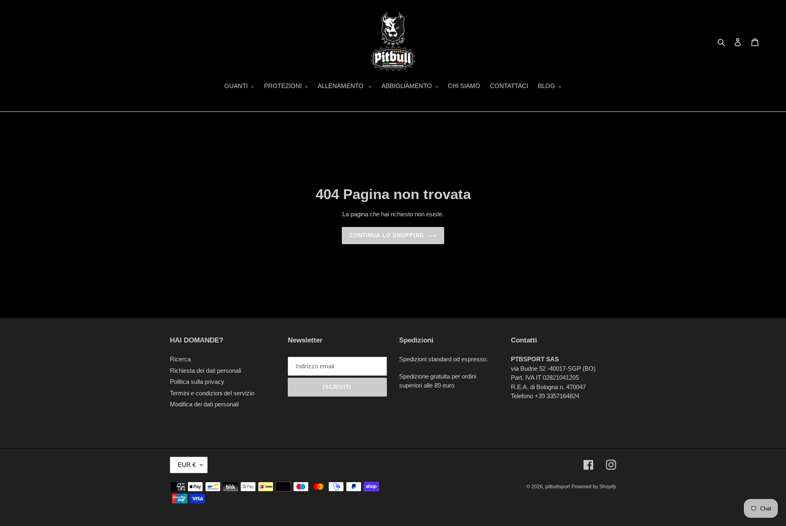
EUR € (187, 464)
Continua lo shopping (387, 235)
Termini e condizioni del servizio (212, 393)
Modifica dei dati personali (204, 404)
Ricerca (180, 359)
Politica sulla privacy (197, 381)
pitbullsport (557, 487)
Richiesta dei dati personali (205, 370)
